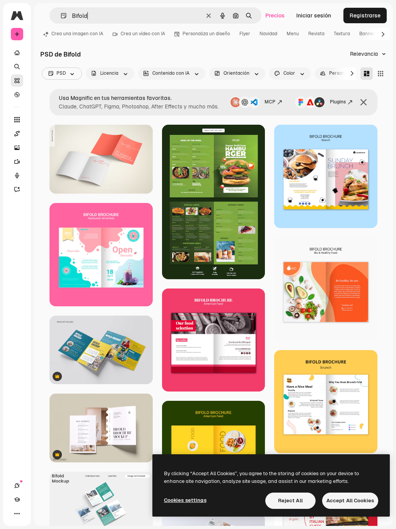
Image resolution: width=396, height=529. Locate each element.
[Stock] (17, 80)
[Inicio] (17, 52)
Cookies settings (185, 500)
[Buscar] (17, 66)
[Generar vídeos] (17, 161)
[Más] (17, 513)
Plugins (338, 102)
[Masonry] (366, 73)
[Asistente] (17, 189)
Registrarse (365, 15)
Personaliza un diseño (206, 34)
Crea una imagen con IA (77, 34)
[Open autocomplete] (60, 16)
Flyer (244, 34)
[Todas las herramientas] (17, 119)
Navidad (268, 34)
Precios (275, 15)
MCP (270, 102)
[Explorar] (17, 94)
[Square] (380, 73)
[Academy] (17, 499)
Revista (316, 34)
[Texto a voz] (17, 175)
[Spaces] (17, 133)
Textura (342, 34)
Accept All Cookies (350, 500)
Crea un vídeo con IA (143, 34)
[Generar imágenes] (17, 147)
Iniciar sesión (313, 15)
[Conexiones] (17, 485)
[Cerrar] (363, 102)
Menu (293, 34)
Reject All (290, 500)
